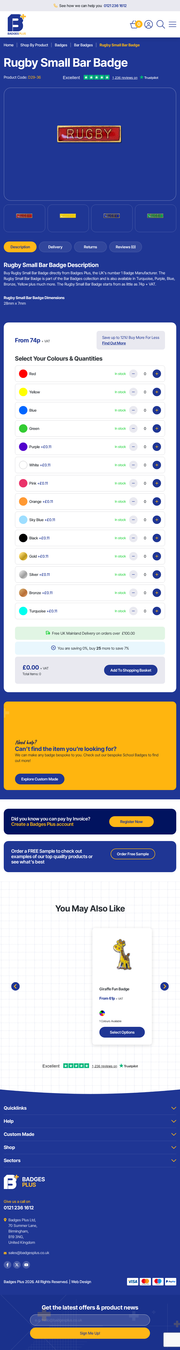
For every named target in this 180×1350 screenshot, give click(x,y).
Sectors (12, 1160)
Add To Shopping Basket (130, 670)
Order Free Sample (133, 854)
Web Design (81, 1281)
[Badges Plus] (17, 24)
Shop (9, 1147)
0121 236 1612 (115, 5)
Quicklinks (15, 1108)
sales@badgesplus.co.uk (25, 1252)
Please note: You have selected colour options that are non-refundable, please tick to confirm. (91, 627)
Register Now (131, 821)
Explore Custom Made (39, 779)
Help (9, 1121)
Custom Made (19, 1134)
